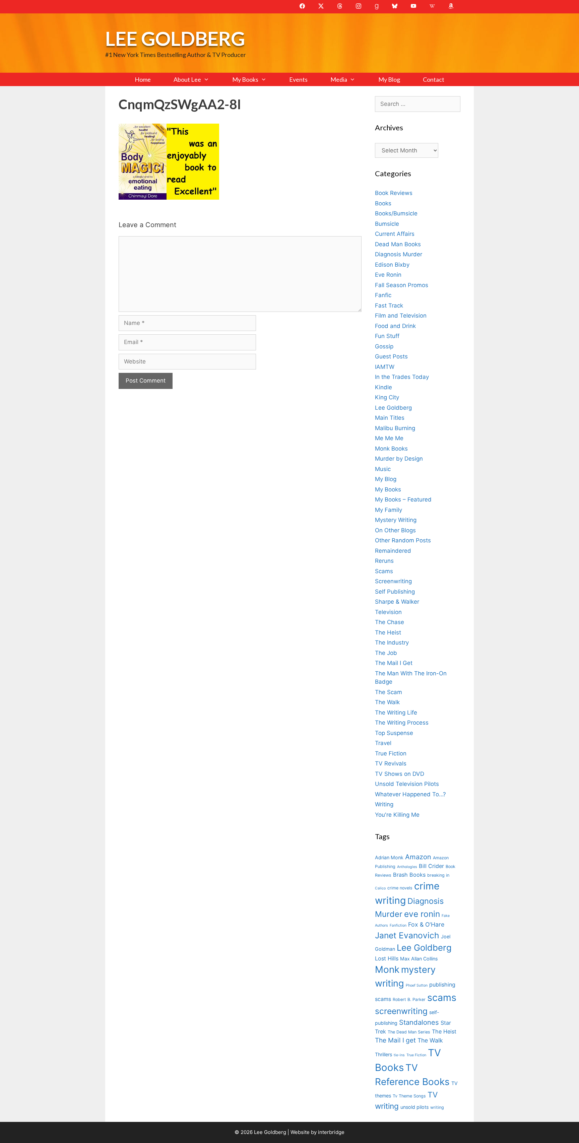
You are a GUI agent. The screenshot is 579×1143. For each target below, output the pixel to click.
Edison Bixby (392, 264)
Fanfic (383, 295)
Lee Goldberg (175, 38)
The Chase (389, 622)
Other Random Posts (403, 540)
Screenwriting (393, 581)
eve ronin (422, 914)
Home (143, 79)
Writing (384, 804)
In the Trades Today (402, 377)
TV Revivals (390, 763)
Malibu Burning (395, 428)
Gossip (384, 346)
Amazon (418, 857)
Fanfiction (398, 925)
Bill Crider (431, 866)
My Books (245, 79)
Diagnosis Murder (398, 254)
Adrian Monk (389, 857)
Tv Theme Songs (409, 1095)
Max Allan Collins (419, 958)
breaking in (438, 875)
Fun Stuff (387, 336)
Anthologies (407, 867)
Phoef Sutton (417, 985)
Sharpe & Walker (397, 601)
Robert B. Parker (409, 999)
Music (383, 469)
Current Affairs (394, 233)
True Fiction (390, 753)
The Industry (392, 642)
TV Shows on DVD (399, 773)
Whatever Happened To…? (410, 794)
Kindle (383, 387)
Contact (433, 79)
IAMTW (384, 366)
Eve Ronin (388, 274)
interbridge (331, 1132)
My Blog (389, 79)
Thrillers (383, 1054)
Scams (384, 571)
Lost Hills (386, 958)
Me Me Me (389, 438)
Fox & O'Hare (426, 924)
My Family (388, 510)
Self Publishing (395, 591)
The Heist (388, 632)
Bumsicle (387, 223)
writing (437, 1107)
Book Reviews (393, 193)
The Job (386, 653)
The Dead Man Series (409, 1031)
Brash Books (409, 874)
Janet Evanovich (407, 935)
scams (441, 997)
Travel (383, 743)
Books (383, 203)
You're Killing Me (397, 814)
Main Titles (389, 417)
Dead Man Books (398, 244)
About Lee (187, 79)
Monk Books (391, 448)
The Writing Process (402, 722)
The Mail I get (395, 1040)
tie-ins (399, 1055)
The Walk (387, 702)
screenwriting (401, 1011)
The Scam (388, 692)
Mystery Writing (395, 520)
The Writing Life (396, 712)
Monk (387, 969)
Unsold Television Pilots (407, 784)
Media (338, 79)
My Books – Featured (403, 499)
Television (388, 612)
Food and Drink (395, 326)
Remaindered (393, 550)
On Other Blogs (395, 530)
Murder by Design (399, 458)
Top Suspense (394, 733)
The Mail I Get (393, 663)
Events (298, 79)
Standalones (419, 1022)
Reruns (384, 560)
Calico (380, 888)
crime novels (399, 887)
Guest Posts (391, 356)
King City (387, 397)
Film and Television (401, 315)
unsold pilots (414, 1107)
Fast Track (389, 305)
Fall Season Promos (401, 285)
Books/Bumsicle (396, 213)
